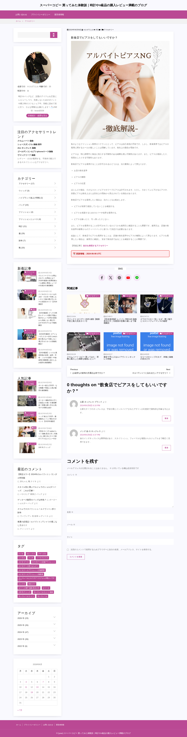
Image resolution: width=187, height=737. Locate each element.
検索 (54, 35)
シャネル (21, 558)
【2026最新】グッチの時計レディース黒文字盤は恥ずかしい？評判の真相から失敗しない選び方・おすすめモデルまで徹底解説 (47, 319)
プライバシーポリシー (40, 14)
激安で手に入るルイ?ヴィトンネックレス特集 (119, 358)
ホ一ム (18, 725)
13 (37, 687)
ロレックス (31, 554)
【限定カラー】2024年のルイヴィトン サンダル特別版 (37, 476)
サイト (70, 537)
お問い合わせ (21, 14)
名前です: (22, 86)
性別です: (22, 91)
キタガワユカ (88, 30)
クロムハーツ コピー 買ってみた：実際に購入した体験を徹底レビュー (83, 358)
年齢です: (43, 86)
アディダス (42, 554)
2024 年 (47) (23, 632)
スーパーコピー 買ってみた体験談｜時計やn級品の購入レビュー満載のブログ (93, 5)
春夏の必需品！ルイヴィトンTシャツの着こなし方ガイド (37, 523)
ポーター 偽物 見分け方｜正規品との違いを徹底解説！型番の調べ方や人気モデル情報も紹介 (47, 404)
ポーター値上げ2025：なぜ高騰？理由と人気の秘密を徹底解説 (47, 387)
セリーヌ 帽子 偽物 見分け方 (28, 588)
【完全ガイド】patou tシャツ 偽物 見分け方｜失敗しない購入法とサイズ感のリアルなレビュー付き (47, 435)
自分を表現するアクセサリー (95, 246)
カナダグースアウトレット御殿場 (30, 574)
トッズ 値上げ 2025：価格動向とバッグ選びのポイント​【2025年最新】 (47, 418)
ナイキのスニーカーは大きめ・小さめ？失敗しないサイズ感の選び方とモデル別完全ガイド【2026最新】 (47, 299)
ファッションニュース (29, 219)
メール (71, 524)
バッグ (23, 205)
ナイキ (20, 554)
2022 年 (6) (22, 646)
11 (26, 687)
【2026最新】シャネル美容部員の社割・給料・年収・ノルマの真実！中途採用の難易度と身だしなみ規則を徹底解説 (47, 357)
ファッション (25, 212)
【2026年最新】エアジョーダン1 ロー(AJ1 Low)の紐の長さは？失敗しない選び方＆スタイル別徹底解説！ (47, 339)
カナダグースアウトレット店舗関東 (31, 570)
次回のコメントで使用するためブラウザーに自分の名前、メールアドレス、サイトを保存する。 (112, 549)
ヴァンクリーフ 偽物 (26, 155)
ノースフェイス (42, 558)
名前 (70, 512)
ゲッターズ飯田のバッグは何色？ (32, 500)
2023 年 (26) (23, 639)
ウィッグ (23, 191)
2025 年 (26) (23, 625)
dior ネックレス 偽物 (27, 148)
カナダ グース (23, 562)
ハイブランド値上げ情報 (30, 198)
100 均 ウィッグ (44, 447)
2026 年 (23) (23, 618)
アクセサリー (109, 30)
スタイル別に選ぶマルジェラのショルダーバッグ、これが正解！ (37, 489)
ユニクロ (21, 584)
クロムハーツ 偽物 (25, 141)
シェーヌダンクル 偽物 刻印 (30, 144)
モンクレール (42, 596)
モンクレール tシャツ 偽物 (43, 592)
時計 (22, 226)
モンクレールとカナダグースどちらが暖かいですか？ (36, 579)
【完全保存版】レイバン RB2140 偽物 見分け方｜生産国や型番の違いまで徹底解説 (120, 321)
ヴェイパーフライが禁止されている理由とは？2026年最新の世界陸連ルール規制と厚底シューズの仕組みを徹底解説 (47, 280)
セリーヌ (46, 588)
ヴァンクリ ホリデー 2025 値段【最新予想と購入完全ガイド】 (83, 320)
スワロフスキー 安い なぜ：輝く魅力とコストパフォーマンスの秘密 (156, 320)
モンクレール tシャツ (26, 596)
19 (32, 692)
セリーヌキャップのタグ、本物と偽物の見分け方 (156, 358)
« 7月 (20, 710)
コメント (72, 475)
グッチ (30, 558)
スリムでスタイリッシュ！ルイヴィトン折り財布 (37, 511)
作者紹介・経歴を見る (37, 115)
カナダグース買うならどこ (28, 566)
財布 (22, 240)
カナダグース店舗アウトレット (43, 562)
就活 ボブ (31, 584)
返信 (166, 418)
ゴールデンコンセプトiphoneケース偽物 (35, 151)
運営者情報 (59, 14)
